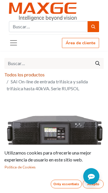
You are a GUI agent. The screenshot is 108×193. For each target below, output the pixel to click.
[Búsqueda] (93, 26)
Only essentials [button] (66, 184)
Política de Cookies (20, 167)
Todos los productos (24, 74)
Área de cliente (80, 43)
